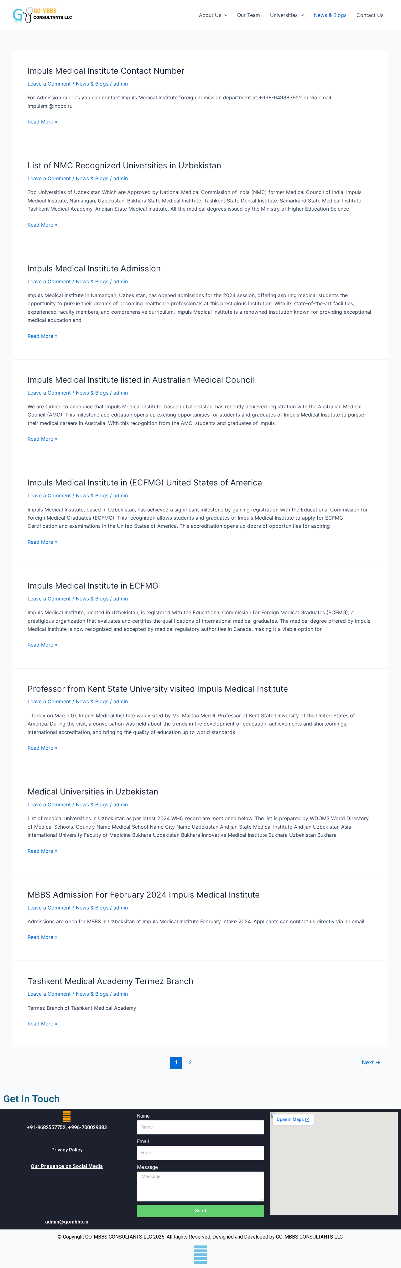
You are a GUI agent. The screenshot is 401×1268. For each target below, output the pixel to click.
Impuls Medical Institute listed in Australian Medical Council (141, 380)
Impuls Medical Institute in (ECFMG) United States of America (145, 482)
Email (143, 1142)
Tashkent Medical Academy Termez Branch (110, 981)
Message (147, 1167)
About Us (210, 15)
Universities (284, 15)
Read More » (43, 121)
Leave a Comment (49, 84)
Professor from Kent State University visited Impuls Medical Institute (158, 689)
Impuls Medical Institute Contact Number (106, 71)
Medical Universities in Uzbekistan (93, 791)
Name (143, 1116)
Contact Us (370, 15)
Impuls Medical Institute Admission (94, 268)
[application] (224, 15)
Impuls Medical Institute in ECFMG (93, 585)
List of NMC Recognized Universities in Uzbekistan (124, 165)
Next (371, 1062)
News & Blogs (330, 15)
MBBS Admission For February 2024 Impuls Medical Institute (144, 894)
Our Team (248, 15)
